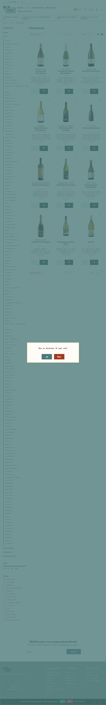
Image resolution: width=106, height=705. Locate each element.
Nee (59, 356)
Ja (47, 356)
